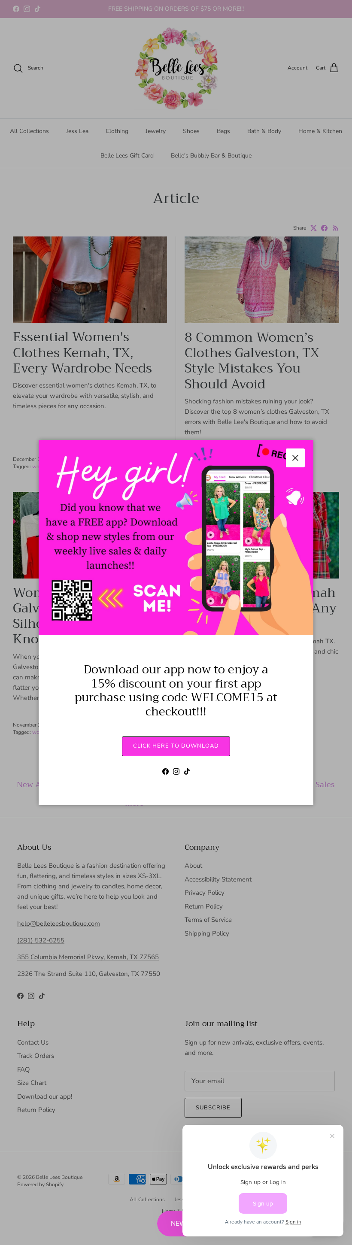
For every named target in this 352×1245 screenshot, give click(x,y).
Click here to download (176, 746)
